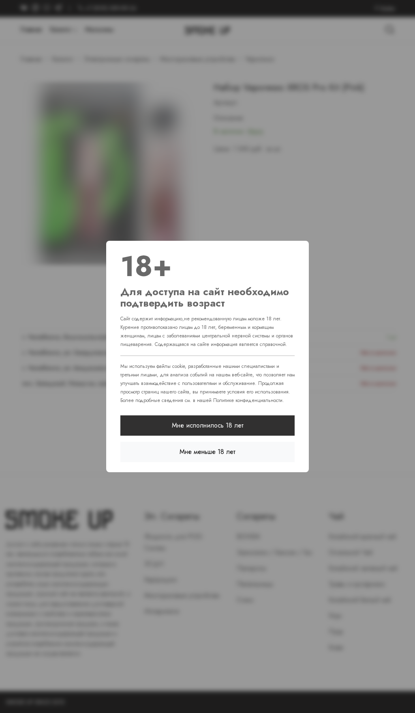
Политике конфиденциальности (247, 400)
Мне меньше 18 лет (207, 451)
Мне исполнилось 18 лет (208, 425)
